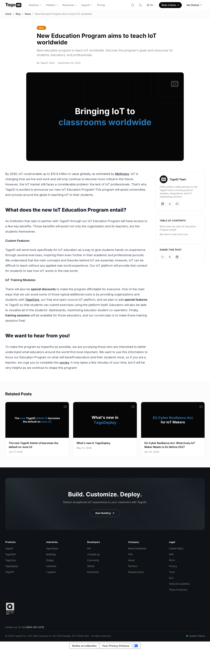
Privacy (173, 566)
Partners (132, 566)
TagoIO (9, 548)
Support (85, 5)
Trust (171, 572)
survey (64, 362)
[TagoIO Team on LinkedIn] (163, 204)
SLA (171, 577)
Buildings (51, 554)
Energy (50, 560)
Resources (68, 5)
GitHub (90, 566)
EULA (172, 560)
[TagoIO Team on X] (170, 204)
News (28, 13)
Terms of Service (178, 589)
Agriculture (52, 548)
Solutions (34, 5)
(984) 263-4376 (35, 627)
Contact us (11, 627)
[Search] (133, 5)
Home (8, 13)
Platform (50, 5)
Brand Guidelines (137, 548)
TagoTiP (9, 572)
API (89, 548)
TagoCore (32, 299)
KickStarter (93, 572)
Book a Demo (169, 5)
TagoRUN (10, 554)
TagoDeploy (11, 566)
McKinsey (122, 174)
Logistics (51, 572)
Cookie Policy (176, 548)
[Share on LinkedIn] (177, 257)
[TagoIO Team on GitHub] (177, 204)
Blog (18, 13)
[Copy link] (163, 257)
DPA (171, 554)
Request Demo (136, 572)
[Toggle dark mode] (140, 5)
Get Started (193, 5)
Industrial (51, 566)
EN (151, 5)
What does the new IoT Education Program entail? (178, 228)
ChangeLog (93, 554)
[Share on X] (170, 257)
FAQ (130, 554)
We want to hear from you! (174, 234)
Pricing (101, 5)
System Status (197, 635)
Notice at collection (84, 645)
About (131, 560)
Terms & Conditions (179, 583)
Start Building (103, 513)
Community (93, 560)
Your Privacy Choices (115, 645)
